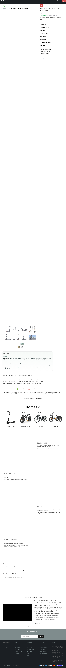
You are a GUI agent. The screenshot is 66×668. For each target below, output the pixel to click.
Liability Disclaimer (43, 653)
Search (41, 645)
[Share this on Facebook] (43, 58)
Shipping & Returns (30, 649)
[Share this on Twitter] (41, 58)
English (51, 1)
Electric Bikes (12, 5)
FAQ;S (28, 655)
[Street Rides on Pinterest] (5, 647)
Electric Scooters (22, 5)
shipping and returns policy (20, 367)
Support (26, 8)
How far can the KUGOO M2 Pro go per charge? (14, 577)
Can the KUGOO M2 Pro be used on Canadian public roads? (17, 570)
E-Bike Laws (29, 657)
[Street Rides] (4, 7)
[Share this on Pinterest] (46, 58)
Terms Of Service (43, 651)
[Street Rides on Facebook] (3, 647)
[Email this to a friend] (49, 58)
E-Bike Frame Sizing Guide (32, 660)
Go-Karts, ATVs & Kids (41, 5)
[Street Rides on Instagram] (7, 647)
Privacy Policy (29, 651)
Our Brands (12, 8)
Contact (10, 3)
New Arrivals (32, 5)
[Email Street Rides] (1, 3)
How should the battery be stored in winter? (14, 581)
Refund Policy (29, 647)
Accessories (20, 8)
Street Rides (8, 665)
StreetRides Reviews (43, 647)
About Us (29, 645)
